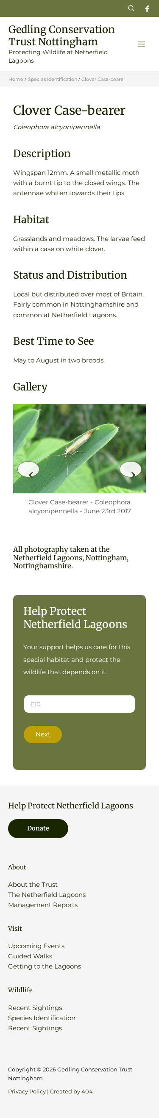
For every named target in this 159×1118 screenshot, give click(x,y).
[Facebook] (147, 9)
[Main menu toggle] (142, 44)
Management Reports (43, 905)
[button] (131, 8)
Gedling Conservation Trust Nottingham (61, 35)
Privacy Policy (27, 1091)
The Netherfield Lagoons (47, 895)
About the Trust (33, 884)
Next (43, 734)
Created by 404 (71, 1091)
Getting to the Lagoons (44, 966)
